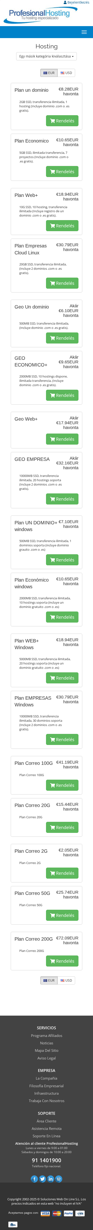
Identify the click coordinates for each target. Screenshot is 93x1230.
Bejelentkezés (78, 2)
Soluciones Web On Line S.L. (60, 1199)
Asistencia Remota (47, 1128)
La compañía (46, 1078)
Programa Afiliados (46, 1035)
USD (68, 72)
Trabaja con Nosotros (46, 1100)
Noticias (46, 1043)
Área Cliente (46, 1121)
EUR (51, 72)
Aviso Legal (46, 1058)
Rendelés (64, 121)
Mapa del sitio (46, 1050)
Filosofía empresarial (46, 1085)
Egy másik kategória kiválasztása (45, 56)
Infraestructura (46, 1093)
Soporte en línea (46, 1135)
